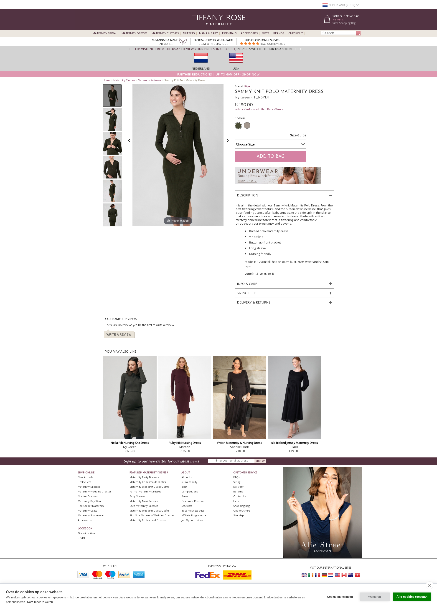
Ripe (247, 86)
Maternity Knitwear (149, 80)
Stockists (186, 505)
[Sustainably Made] (183, 42)
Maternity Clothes (165, 33)
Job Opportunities (192, 520)
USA (236, 68)
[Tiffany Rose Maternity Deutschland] (324, 575)
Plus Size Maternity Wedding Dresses (152, 515)
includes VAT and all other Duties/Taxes (259, 109)
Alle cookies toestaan (411, 596)
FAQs (236, 477)
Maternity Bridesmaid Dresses (148, 520)
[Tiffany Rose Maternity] (198, 28)
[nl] (201, 64)
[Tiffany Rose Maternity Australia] (350, 575)
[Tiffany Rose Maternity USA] (337, 575)
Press (184, 496)
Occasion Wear (87, 533)
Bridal (81, 538)
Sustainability (189, 482)
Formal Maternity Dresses (145, 491)
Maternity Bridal (105, 33)
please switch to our (265, 49)
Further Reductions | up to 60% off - (218, 74)
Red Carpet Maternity (91, 505)
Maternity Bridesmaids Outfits (148, 482)
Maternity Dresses (134, 33)
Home (106, 80)
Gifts (265, 33)
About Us (186, 477)
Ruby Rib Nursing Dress (185, 443)
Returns (238, 491)
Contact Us (239, 496)
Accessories (249, 33)
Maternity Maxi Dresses (144, 501)
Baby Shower (137, 496)
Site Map (238, 515)
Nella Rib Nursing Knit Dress (130, 443)
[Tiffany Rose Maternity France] (317, 575)
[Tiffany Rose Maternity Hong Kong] (357, 575)
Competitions (189, 491)
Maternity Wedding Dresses (94, 491)
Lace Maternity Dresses (144, 505)
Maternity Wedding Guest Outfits (149, 486)
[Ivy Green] (238, 126)
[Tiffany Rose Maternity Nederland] (331, 575)
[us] (236, 64)
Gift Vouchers (241, 510)
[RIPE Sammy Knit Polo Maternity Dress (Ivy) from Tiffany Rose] (112, 95)
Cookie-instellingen (340, 596)
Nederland (201, 68)
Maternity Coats (87, 510)
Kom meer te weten (40, 602)
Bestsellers (84, 482)
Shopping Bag (241, 505)
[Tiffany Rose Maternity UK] (304, 575)
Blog (184, 486)
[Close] (301, 49)
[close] (429, 585)
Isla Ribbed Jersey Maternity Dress (294, 443)
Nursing (189, 33)
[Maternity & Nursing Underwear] (278, 185)
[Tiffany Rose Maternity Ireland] (311, 575)
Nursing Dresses (87, 496)
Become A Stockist (192, 510)
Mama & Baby (208, 33)
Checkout (295, 33)
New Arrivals (85, 477)
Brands (278, 33)
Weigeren (374, 596)
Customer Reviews (192, 501)
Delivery (238, 486)
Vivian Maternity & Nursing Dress (239, 443)
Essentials (229, 33)
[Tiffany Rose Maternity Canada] (344, 575)
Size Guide (298, 135)
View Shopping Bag (344, 23)
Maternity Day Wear (90, 501)
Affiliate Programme (193, 515)
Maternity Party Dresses (144, 477)
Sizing (236, 482)
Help (236, 501)
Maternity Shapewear (91, 515)
